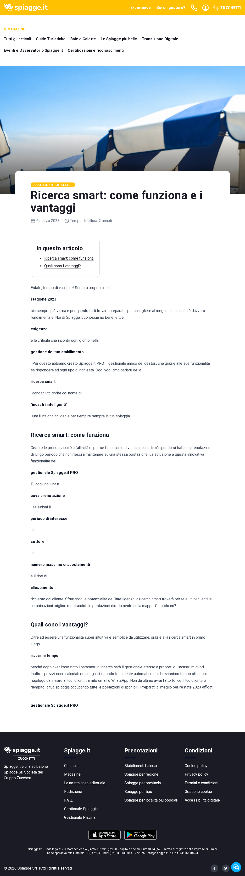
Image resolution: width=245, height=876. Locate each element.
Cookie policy (196, 765)
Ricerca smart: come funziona (69, 258)
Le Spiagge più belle (119, 39)
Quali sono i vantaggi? (62, 266)
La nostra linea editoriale (84, 783)
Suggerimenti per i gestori (53, 185)
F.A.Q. (68, 800)
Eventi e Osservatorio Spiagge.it (33, 50)
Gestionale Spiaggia (81, 809)
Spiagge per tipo (138, 791)
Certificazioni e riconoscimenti (96, 50)
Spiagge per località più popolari (151, 800)
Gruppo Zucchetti (18, 778)
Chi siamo (72, 765)
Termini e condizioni (201, 783)
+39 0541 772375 (133, 853)
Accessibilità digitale (202, 800)
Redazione (73, 791)
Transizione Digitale (160, 39)
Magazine (72, 774)
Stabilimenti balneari (141, 765)
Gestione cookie (198, 791)
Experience (140, 7)
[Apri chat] (236, 867)
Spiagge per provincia (142, 783)
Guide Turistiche (51, 39)
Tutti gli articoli (17, 39)
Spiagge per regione (141, 774)
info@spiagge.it (157, 853)
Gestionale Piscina (79, 817)
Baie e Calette (83, 39)
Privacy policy (196, 774)
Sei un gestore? (170, 7)
